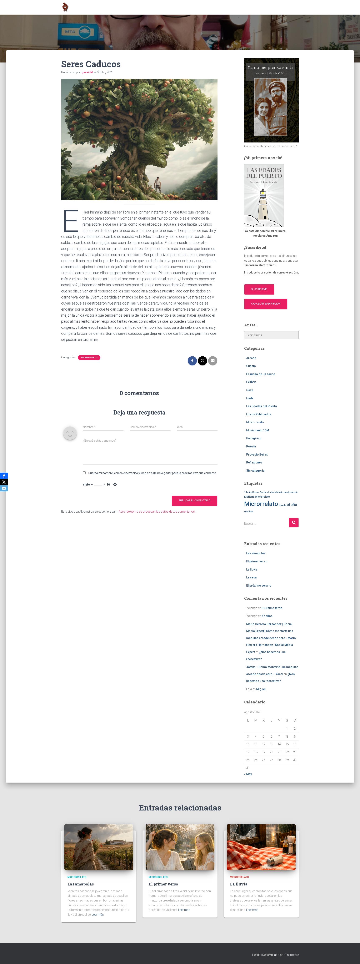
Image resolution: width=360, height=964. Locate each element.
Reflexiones (254, 462)
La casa (251, 577)
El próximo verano (258, 585)
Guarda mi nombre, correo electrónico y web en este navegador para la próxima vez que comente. (152, 473)
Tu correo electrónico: (259, 265)
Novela (282, 505)
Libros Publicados (258, 414)
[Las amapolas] (98, 847)
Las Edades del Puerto (261, 406)
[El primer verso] (180, 847)
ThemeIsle (292, 955)
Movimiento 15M (257, 430)
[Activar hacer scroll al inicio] (351, 955)
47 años (267, 616)
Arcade (251, 358)
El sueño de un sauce (260, 374)
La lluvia (251, 569)
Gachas (264, 492)
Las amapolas (255, 553)
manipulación (291, 492)
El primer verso (256, 561)
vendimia (249, 511)
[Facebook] (4, 476)
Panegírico (253, 438)
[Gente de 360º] (65, 7)
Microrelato (262, 496)
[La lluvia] (261, 847)
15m (246, 492)
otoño (292, 504)
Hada (250, 398)
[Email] (4, 488)
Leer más (98, 914)
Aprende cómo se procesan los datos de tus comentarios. (157, 511)
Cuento (251, 366)
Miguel (261, 689)
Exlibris (251, 382)
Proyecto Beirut (257, 454)
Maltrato (279, 492)
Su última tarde (272, 608)
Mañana (249, 496)
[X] (4, 482)
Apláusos (254, 492)
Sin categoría (255, 470)
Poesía (251, 446)
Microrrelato (89, 357)
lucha (271, 492)
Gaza (249, 390)
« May (248, 774)
